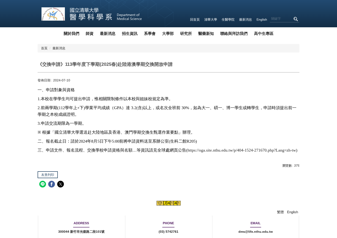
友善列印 (47, 175)
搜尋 (295, 19)
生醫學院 (228, 19)
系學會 (150, 33)
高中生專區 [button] (263, 33)
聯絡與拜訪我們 (234, 33)
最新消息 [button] (108, 33)
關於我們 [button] (71, 33)
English (262, 19)
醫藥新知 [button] (206, 33)
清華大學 (210, 19)
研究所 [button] (186, 33)
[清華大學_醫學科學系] (92, 14)
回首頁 (195, 19)
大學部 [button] (168, 33)
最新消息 (245, 19)
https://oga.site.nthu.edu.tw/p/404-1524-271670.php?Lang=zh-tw (242, 150)
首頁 (44, 48)
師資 (90, 33)
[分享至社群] (43, 185)
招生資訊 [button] (130, 33)
